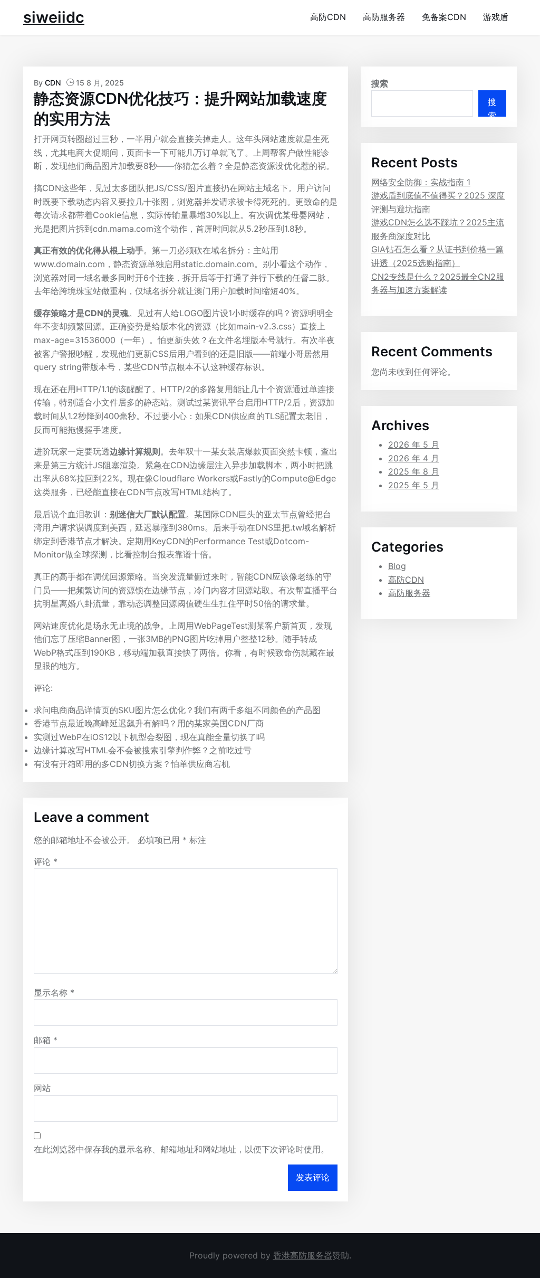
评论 (45, 861)
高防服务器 (384, 17)
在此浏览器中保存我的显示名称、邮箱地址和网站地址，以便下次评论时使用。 (181, 1149)
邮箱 (45, 1040)
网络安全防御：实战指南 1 (420, 182)
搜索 (379, 83)
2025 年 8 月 (413, 471)
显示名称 (54, 992)
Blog (397, 566)
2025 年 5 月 (413, 485)
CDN (53, 82)
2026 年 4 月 (413, 458)
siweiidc (53, 17)
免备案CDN (444, 17)
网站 (42, 1088)
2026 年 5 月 (413, 444)
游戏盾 (495, 17)
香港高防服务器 (302, 1255)
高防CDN (328, 17)
